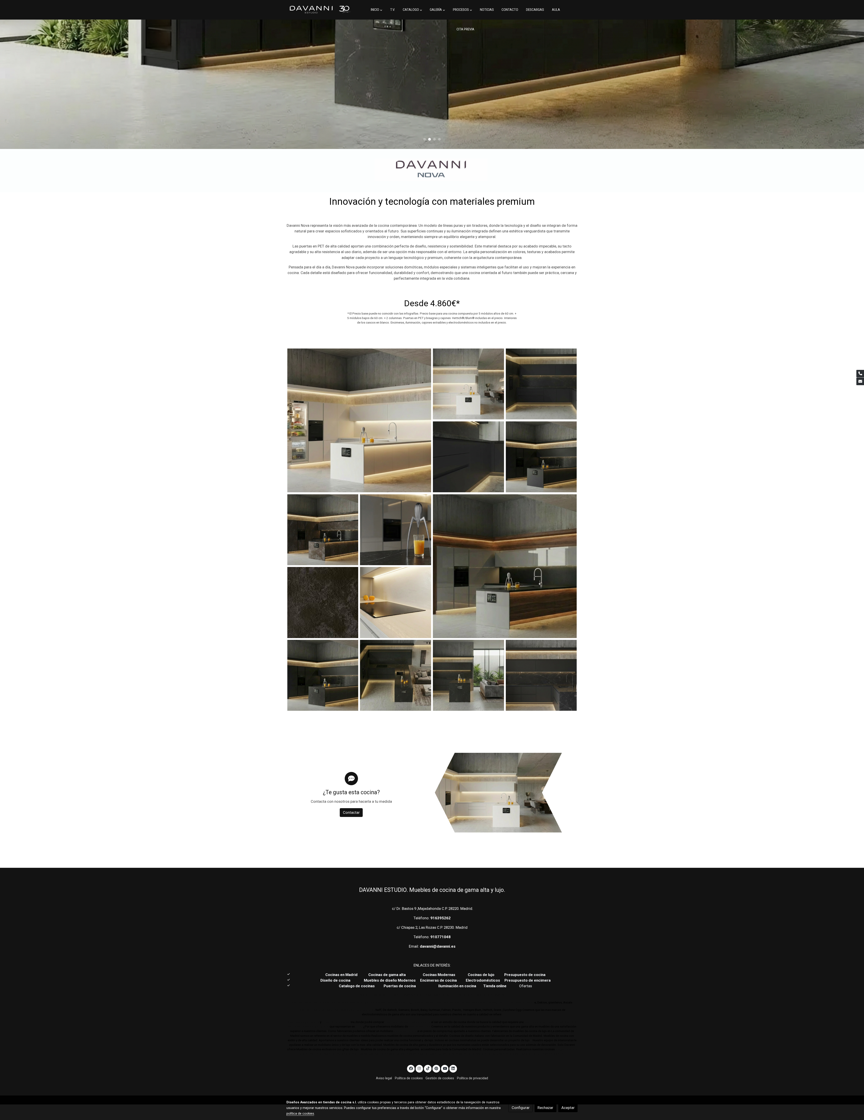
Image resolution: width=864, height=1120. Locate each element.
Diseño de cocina (337, 980)
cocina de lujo (534, 1022)
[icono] (351, 778)
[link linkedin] (453, 1068)
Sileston (528, 1002)
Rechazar (545, 1107)
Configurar (521, 1107)
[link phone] (860, 374)
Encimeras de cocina (439, 980)
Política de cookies (409, 1078)
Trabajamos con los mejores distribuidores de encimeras (454, 1002)
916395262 (440, 918)
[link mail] (860, 381)
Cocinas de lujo (481, 974)
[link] (319, 9)
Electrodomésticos (483, 980)
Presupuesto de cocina (524, 974)
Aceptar (568, 1107)
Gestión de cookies (439, 1078)
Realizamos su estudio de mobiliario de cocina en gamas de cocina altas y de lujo (351, 1002)
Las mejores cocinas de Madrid (407, 1022)
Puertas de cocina (400, 986)
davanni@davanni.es (437, 946)
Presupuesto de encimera (527, 980)
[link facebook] (411, 1068)
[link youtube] (445, 1068)
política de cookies (300, 1113)
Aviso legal (384, 1078)
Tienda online (494, 986)
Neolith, (502, 1002)
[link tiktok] (427, 1068)
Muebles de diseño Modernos (390, 980)
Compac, (515, 1002)
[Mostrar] (431, 169)
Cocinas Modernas (439, 974)
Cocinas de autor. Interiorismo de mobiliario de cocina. (465, 994)
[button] (376, 10)
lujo (325, 1022)
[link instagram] (419, 1068)
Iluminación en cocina (457, 986)
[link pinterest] (436, 1068)
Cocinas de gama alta (388, 974)
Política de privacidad (472, 1078)
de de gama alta (405, 1031)
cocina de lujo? (420, 1026)
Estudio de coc (340, 1022)
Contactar (351, 812)
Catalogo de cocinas (357, 986)
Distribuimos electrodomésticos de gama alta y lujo (336, 1010)
